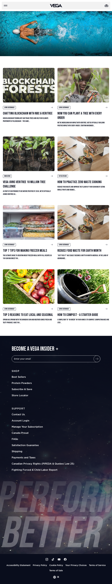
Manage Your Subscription (27, 426)
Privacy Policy (40, 565)
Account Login (20, 420)
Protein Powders (22, 383)
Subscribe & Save (22, 389)
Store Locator (20, 395)
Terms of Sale (56, 570)
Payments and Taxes (23, 457)
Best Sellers (19, 377)
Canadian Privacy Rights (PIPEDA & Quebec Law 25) (43, 463)
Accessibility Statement (18, 565)
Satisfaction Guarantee (25, 445)
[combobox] (56, 577)
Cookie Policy (56, 565)
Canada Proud (20, 433)
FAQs (15, 439)
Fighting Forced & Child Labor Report (34, 469)
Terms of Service (97, 565)
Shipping (17, 451)
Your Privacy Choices (76, 565)
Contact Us (18, 414)
